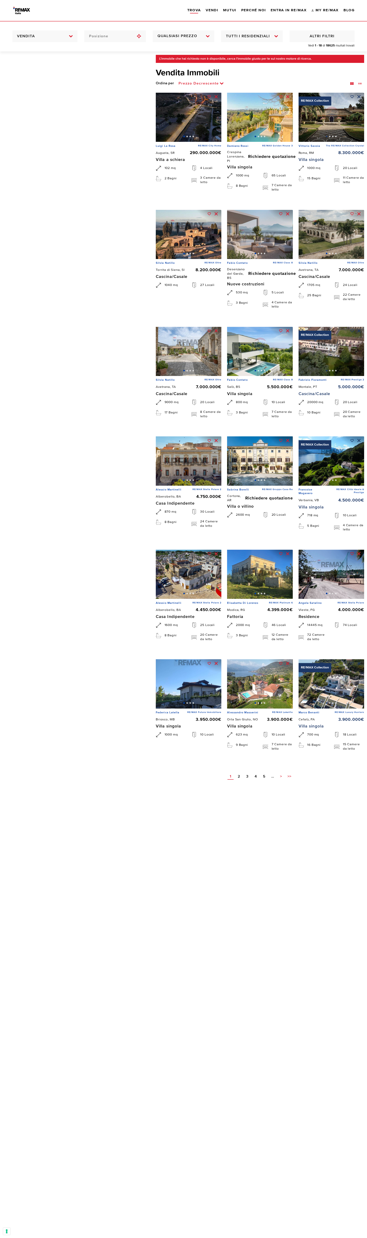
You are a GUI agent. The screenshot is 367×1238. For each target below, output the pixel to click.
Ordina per (165, 83)
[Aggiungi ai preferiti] (209, 96)
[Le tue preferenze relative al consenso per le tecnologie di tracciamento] (6, 1231)
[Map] (75, 644)
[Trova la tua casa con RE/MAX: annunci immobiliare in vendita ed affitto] (25, 10)
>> (289, 776)
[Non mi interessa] (216, 96)
